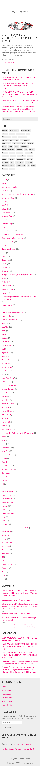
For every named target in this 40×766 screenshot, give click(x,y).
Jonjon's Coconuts (8, 389)
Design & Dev (6, 282)
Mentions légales (8, 749)
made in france (22, 156)
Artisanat (5, 209)
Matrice (4, 426)
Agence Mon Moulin (9, 187)
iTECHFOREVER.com (9, 385)
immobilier (5, 156)
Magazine (5, 407)
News (12, 62)
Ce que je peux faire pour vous (13, 238)
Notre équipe (6, 694)
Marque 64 (6, 422)
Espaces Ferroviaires (9, 309)
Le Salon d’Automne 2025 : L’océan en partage (16, 600)
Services (5, 506)
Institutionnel (6, 382)
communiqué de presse (19, 143)
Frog (26, 149)
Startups (4, 524)
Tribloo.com (6, 546)
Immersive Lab (7, 367)
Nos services (6, 690)
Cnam (4, 253)
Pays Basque (29, 162)
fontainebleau (24, 146)
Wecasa (4, 568)
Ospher (4, 458)
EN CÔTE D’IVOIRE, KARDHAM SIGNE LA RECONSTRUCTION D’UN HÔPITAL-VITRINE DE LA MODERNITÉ (19, 94)
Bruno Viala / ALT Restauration (12, 234)
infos (3, 374)
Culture (4, 264)
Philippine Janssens (8, 469)
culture (4, 146)
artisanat (4, 134)
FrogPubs (4, 153)
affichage (4, 130)
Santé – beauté (7, 495)
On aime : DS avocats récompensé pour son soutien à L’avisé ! (19, 38)
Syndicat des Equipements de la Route (15, 528)
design (10, 146)
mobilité (4, 159)
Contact (4, 256)
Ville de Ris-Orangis (8, 561)
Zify (3, 579)
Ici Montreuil (28, 153)
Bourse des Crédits (8, 231)
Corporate (7, 62)
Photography (6, 473)
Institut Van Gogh (8, 378)
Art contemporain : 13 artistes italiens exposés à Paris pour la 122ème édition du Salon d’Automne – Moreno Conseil (19, 592)
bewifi (4, 220)
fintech (16, 146)
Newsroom (5, 448)
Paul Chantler (19, 162)
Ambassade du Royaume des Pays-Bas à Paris (18, 194)
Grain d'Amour (7, 345)
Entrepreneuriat (7, 305)
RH (3, 484)
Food (3, 323)
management (6, 415)
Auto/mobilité (6, 213)
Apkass (4, 202)
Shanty (4, 510)
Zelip (3, 575)
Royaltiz (4, 488)
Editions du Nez (7, 289)
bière (28, 134)
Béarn (14, 137)
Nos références (7, 698)
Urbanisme (5, 553)
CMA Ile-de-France (8, 249)
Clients (4, 245)
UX (3, 557)
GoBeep (5, 338)
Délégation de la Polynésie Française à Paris (17, 275)
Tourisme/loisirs (7, 542)
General (4, 334)
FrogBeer (31, 149)
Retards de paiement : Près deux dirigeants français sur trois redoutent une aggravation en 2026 (20, 101)
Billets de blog (7, 223)
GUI (3, 349)
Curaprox (5, 271)
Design (4, 278)
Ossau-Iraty (5, 162)
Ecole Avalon (6, 286)
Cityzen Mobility (8, 242)
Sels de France (7, 499)
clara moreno (22, 137)
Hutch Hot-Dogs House (10, 360)
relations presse (21, 165)
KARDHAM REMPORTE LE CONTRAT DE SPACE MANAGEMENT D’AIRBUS (19, 78)
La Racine (5, 400)
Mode (4, 437)
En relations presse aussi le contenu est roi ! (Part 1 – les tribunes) (20, 298)
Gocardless (20, 153)
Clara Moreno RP (25, 140)
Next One (29, 159)
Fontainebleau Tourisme (8, 149)
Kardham (13, 156)
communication (6, 143)
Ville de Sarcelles (8, 564)
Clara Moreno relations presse (10, 140)
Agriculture (5, 191)
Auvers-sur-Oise (20, 134)
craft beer (30, 143)
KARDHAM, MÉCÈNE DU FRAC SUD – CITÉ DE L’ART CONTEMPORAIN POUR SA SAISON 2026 (19, 85)
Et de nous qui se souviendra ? (12, 312)
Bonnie (4, 227)
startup (33, 165)
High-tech (5, 353)
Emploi (4, 293)
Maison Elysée (7, 411)
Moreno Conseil (21, 159)
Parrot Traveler (7, 466)
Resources (5, 480)
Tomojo (4, 539)
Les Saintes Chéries (8, 404)
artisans (12, 134)
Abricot (4, 180)
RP (28, 165)
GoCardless (6, 342)
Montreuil (11, 159)
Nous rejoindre (7, 705)
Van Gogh (11, 168)
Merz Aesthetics (7, 429)
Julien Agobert (7, 393)
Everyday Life (6, 316)
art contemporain (25, 130)
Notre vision (6, 687)
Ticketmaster (6, 535)
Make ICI (30, 156)
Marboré (5, 418)
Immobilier (5, 371)
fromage (12, 153)
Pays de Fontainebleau (8, 165)
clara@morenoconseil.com (23, 744)
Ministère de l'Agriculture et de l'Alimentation (18, 433)
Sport (3, 517)
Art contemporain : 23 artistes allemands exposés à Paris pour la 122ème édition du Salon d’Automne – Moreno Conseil (20, 606)
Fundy (4, 331)
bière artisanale (6, 137)
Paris (12, 162)
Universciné (6, 550)
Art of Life (5, 205)
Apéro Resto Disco (8, 198)
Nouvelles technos (8, 455)
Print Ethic (5, 477)
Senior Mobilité (7, 502)
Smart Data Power (8, 513)
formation (19, 149)
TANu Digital (6, 532)
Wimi (3, 572)
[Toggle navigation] (37, 4)
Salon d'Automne (8, 491)
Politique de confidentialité (24, 749)
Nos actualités (7, 701)
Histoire (4, 356)
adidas (4, 183)
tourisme (4, 168)
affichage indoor (14, 130)
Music (4, 440)
